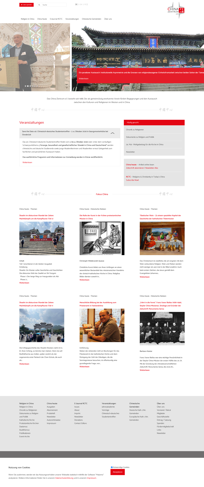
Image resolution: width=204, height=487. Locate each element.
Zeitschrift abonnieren (135, 168)
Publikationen (24, 433)
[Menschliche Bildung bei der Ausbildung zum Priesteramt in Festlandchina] (102, 341)
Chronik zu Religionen (28, 410)
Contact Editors (80, 423)
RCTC (128, 176)
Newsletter (51, 416)
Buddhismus (24, 430)
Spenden (160, 423)
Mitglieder (161, 413)
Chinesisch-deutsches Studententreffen (110, 415)
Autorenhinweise (53, 420)
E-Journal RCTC (80, 403)
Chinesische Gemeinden (134, 405)
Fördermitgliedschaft (165, 426)
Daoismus (23, 426)
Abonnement (52, 410)
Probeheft (51, 413)
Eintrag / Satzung (164, 420)
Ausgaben (51, 406)
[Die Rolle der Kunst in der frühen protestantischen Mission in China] (102, 254)
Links (159, 430)
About (76, 410)
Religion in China (26, 403)
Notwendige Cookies (121, 467)
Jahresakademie (108, 406)
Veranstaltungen (109, 403)
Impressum (51, 423)
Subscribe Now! (132, 180)
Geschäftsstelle (163, 416)
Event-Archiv (24, 436)
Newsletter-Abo (151, 168)
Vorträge (105, 410)
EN (81, 4)
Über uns (161, 403)
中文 (86, 4)
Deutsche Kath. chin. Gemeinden (137, 411)
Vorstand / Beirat (164, 410)
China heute (131, 164)
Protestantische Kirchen (29, 423)
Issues (76, 406)
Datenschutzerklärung (64, 478)
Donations (78, 420)
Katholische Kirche (26, 420)
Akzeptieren (117, 472)
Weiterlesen (32, 78)
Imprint (77, 413)
